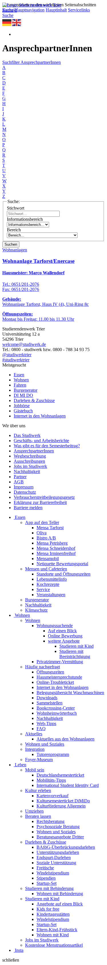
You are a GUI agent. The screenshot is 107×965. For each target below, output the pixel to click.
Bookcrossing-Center (56, 708)
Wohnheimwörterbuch (57, 713)
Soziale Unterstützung (56, 862)
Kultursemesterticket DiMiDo (63, 800)
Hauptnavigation (30, 9)
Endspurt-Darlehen (54, 857)
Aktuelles (33, 733)
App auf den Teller (42, 522)
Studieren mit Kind (76, 646)
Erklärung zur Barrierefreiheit (40, 502)
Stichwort (15, 208)
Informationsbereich (25, 219)
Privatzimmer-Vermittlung (60, 661)
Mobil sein (34, 769)
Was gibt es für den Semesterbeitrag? (47, 445)
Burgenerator (25, 390)
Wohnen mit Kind (53, 934)
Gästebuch (23, 410)
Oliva (42, 532)
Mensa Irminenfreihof (56, 553)
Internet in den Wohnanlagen (40, 415)
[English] (17, 22)
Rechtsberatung (50, 821)
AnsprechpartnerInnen (34, 450)
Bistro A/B (46, 537)
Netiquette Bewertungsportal (62, 563)
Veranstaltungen (51, 594)
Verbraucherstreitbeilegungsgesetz (44, 497)
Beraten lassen (38, 816)
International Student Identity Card (68, 785)
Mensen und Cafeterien (46, 568)
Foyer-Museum (39, 759)
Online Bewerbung (65, 635)
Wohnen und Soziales (44, 744)
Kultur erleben (38, 790)
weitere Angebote (64, 641)
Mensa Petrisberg (52, 543)
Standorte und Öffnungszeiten (63, 574)
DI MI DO (23, 395)
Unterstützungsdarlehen (58, 852)
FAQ (41, 728)
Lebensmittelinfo (52, 579)
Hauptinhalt (56, 9)
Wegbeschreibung (30, 456)
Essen (19, 374)
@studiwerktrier (16, 354)
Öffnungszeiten (50, 671)
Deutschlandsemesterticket (60, 775)
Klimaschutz (36, 610)
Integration (35, 749)
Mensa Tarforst (50, 527)
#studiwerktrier (15, 359)
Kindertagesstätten (53, 914)
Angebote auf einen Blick (60, 903)
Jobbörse (22, 405)
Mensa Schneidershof (56, 548)
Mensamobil (48, 558)
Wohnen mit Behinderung (60, 893)
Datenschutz (25, 492)
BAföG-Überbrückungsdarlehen (66, 847)
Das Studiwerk (27, 435)
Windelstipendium (53, 873)
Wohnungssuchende (55, 625)
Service (43, 589)
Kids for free (48, 909)
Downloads (47, 697)
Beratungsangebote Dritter (60, 836)
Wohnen (21, 379)
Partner (20, 476)
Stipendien (46, 878)
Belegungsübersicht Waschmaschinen (70, 692)
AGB (19, 481)
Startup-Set (46, 883)
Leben (20, 764)
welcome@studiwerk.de (24, 344)
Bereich (14, 229)
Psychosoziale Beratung (58, 826)
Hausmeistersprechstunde (59, 677)
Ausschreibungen (29, 461)
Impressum (23, 487)
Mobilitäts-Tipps (51, 780)
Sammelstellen (49, 702)
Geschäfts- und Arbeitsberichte (41, 440)
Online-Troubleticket (55, 682)
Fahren (20, 385)
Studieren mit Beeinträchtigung (74, 654)
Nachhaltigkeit (27, 471)
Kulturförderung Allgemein (61, 805)
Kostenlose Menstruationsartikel (54, 945)
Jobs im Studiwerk (30, 466)
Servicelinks (79, 9)
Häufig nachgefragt (42, 666)
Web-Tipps (46, 723)
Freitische (45, 867)
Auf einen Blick (62, 630)
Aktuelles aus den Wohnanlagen (65, 738)
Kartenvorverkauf (52, 795)
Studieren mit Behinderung (49, 888)
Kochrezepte (48, 584)
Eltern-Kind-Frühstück (57, 929)
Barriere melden (28, 507)
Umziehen (34, 811)
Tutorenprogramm (53, 754)
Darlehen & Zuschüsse (34, 400)
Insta (19, 950)
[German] (7, 22)
